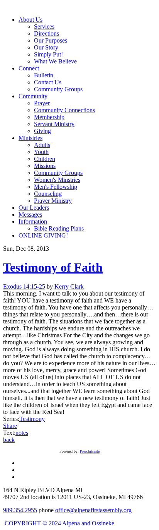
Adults (42, 145)
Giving (42, 131)
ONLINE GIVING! (43, 235)
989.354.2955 (20, 510)
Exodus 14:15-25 (24, 286)
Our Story (46, 47)
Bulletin (43, 75)
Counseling (48, 193)
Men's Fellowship (55, 186)
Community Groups (58, 89)
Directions (46, 33)
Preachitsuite (90, 451)
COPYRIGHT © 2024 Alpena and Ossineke (59, 523)
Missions (45, 165)
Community (33, 96)
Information (33, 221)
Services (44, 26)
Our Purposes (50, 40)
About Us (30, 19)
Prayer (42, 103)
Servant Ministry (54, 124)
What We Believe (55, 61)
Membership (49, 117)
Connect (29, 68)
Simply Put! (48, 54)
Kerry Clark (69, 286)
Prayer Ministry (53, 200)
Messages (30, 214)
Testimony (32, 418)
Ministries (30, 138)
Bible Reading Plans (59, 228)
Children (44, 159)
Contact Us (47, 82)
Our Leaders (34, 207)
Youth (41, 152)
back (9, 439)
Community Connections (64, 110)
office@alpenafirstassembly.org (93, 510)
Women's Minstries (57, 179)
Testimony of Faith (53, 267)
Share (10, 425)
